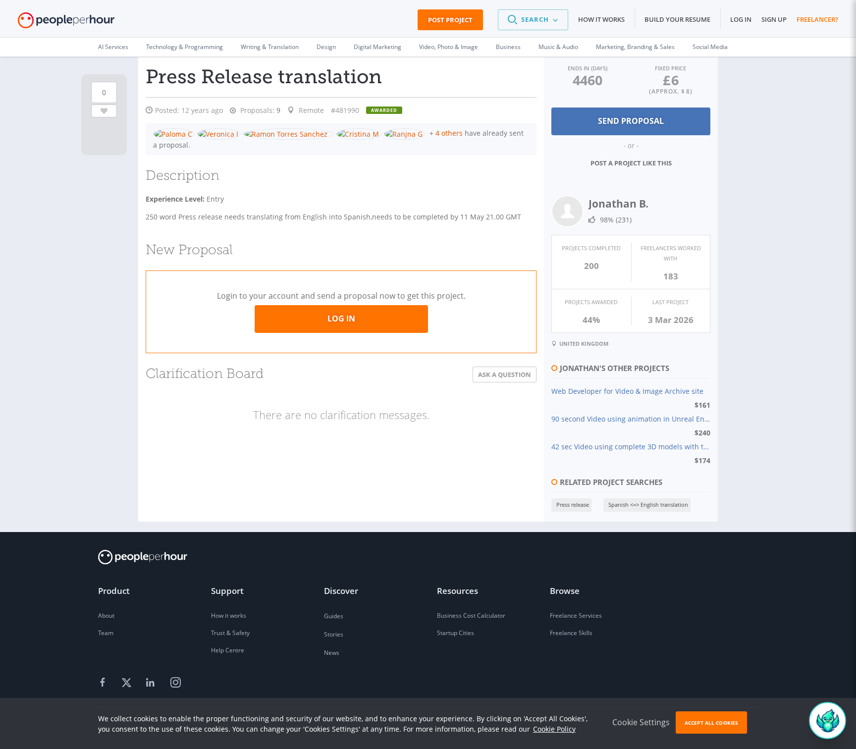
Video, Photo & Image (448, 47)
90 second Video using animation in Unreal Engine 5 (630, 419)
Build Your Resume (677, 19)
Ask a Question (504, 374)
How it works (601, 19)
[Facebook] (104, 683)
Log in (740, 19)
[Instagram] (175, 683)
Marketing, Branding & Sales (635, 47)
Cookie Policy (554, 729)
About (106, 615)
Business (508, 47)
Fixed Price (670, 68)
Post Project (450, 19)
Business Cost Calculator (471, 615)
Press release (572, 504)
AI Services (113, 47)
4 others (449, 133)
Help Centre (227, 650)
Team (105, 633)
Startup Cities (455, 633)
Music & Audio (558, 47)
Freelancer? (817, 19)
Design (326, 47)
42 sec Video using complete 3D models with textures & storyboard (630, 446)
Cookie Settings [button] (641, 722)
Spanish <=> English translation (648, 504)
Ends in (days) (587, 68)
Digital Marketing (377, 47)
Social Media (710, 47)
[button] (533, 19)
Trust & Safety (230, 633)
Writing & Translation (270, 47)
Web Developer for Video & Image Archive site (627, 391)
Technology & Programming (184, 47)
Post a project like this (631, 163)
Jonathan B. (618, 204)
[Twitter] (128, 683)
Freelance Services (576, 615)
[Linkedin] (151, 683)
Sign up (774, 19)
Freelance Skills (571, 633)
